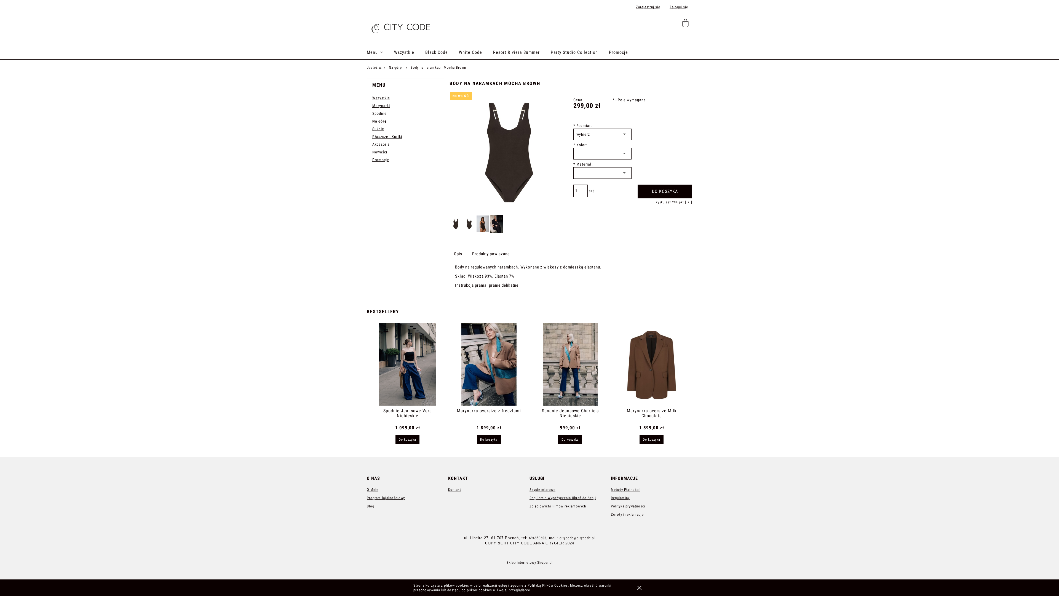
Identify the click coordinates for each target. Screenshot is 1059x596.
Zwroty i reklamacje (627, 514)
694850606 (537, 538)
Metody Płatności (625, 490)
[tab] (459, 254)
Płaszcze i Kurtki (387, 136)
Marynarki (381, 105)
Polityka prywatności (628, 506)
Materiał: (583, 164)
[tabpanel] (571, 281)
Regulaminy (620, 498)
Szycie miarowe (542, 490)
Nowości (379, 152)
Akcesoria (381, 144)
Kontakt (454, 490)
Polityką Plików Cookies (548, 585)
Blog (370, 506)
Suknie (378, 129)
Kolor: (580, 145)
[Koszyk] (686, 25)
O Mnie (372, 490)
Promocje (380, 160)
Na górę (379, 121)
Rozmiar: (582, 125)
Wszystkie (381, 98)
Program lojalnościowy (386, 498)
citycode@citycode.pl (577, 538)
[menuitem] (380, 52)
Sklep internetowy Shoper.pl (530, 562)
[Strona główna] (400, 26)
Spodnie (379, 113)
